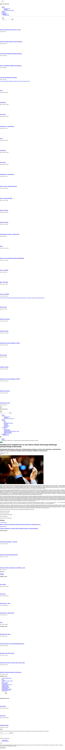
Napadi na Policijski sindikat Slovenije (9, 554)
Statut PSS (6, 9)
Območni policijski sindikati (9, 10)
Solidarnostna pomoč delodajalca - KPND (21, 297)
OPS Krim (28, 81)
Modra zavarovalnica (33, 297)
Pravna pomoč (4, 297)
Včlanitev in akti (7, 8)
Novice (3, 419)
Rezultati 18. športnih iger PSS (7, 653)
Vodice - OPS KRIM (4, 294)
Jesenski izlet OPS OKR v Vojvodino (8, 77)
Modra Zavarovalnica (5, 319)
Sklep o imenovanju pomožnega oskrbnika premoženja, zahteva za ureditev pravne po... (20, 524)
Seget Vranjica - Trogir (5, 603)
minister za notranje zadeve (7, 684)
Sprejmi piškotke (2, 747)
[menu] (1, 407)
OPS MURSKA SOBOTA (8, 81)
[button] (3, 415)
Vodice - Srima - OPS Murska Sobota (8, 186)
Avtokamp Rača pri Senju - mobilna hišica (9, 234)
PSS (2, 81)
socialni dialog (4, 683)
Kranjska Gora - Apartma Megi (7, 126)
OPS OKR (14, 81)
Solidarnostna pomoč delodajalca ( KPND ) (10, 343)
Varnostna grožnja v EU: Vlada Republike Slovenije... (12, 643)
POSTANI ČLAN (6, 434)
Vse (0, 81)
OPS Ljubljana (23, 81)
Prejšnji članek (3, 522)
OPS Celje (18, 81)
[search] (3, 18)
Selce (1, 246)
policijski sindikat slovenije (7, 678)
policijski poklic (5, 690)
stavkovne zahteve (5, 686)
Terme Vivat (2, 114)
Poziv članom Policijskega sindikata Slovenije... (11, 53)
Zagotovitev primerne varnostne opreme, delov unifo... (12, 662)
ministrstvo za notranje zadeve (7, 680)
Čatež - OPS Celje (4, 210)
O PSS (3, 7)
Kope (1, 90)
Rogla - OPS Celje (4, 222)
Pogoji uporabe (5, 740)
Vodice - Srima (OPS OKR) (6, 198)
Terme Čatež (3, 102)
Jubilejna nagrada (10, 297)
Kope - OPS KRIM (4, 270)
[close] (1, 743)
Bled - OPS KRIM (4, 282)
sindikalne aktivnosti (5, 687)
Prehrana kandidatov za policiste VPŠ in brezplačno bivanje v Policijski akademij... (19, 528)
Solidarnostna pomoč (40, 297)
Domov (3, 6)
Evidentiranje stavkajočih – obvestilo (8, 541)
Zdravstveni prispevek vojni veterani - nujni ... (10, 29)
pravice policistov (5, 682)
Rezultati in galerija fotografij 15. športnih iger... (11, 672)
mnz (3, 681)
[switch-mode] (3, 1)
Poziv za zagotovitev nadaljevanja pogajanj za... (11, 65)
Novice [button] (3, 11)
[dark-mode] (1, 436)
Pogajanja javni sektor (5, 634)
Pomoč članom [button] (4, 13)
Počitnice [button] (3, 12)
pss (2, 679)
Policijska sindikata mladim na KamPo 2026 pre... (11, 41)
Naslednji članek (3, 526)
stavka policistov (5, 688)
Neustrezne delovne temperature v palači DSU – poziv (12, 567)
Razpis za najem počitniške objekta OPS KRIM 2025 (12, 258)
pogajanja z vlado (5, 685)
